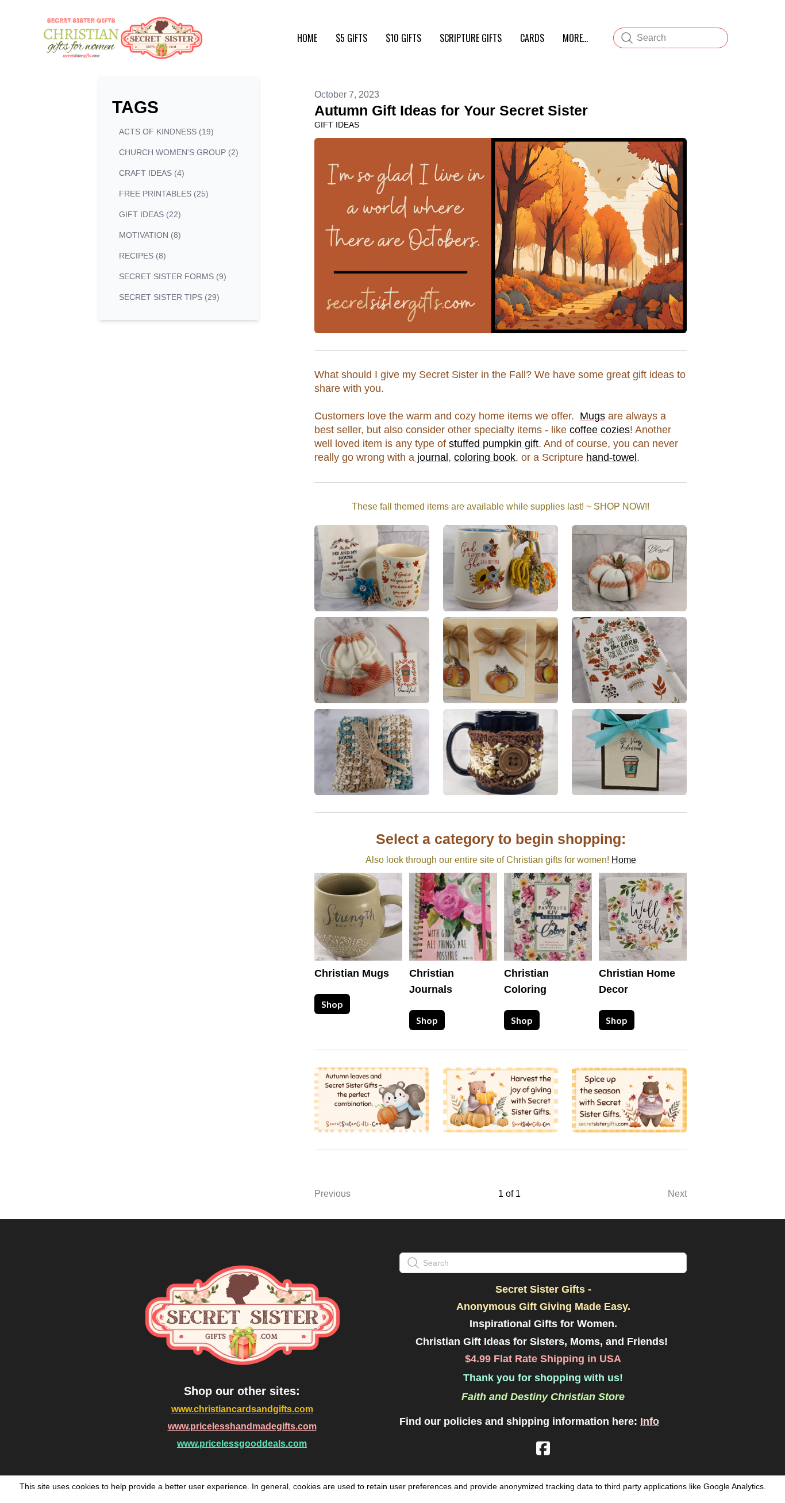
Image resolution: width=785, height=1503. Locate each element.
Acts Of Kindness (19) (166, 131)
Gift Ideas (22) (150, 214)
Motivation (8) (150, 235)
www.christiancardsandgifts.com (242, 1409)
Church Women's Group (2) (178, 152)
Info (649, 1421)
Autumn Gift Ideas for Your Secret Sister (451, 110)
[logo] (121, 37)
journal (431, 457)
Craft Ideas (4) (151, 173)
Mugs (592, 416)
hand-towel (611, 457)
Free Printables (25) (164, 193)
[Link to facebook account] (543, 1448)
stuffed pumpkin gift (493, 443)
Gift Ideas (336, 124)
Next (677, 1193)
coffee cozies (599, 430)
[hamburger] (218, 22)
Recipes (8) (142, 255)
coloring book (484, 457)
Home (623, 860)
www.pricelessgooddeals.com (242, 1443)
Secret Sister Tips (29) (169, 297)
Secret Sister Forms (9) (172, 276)
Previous (332, 1193)
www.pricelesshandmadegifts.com (242, 1426)
